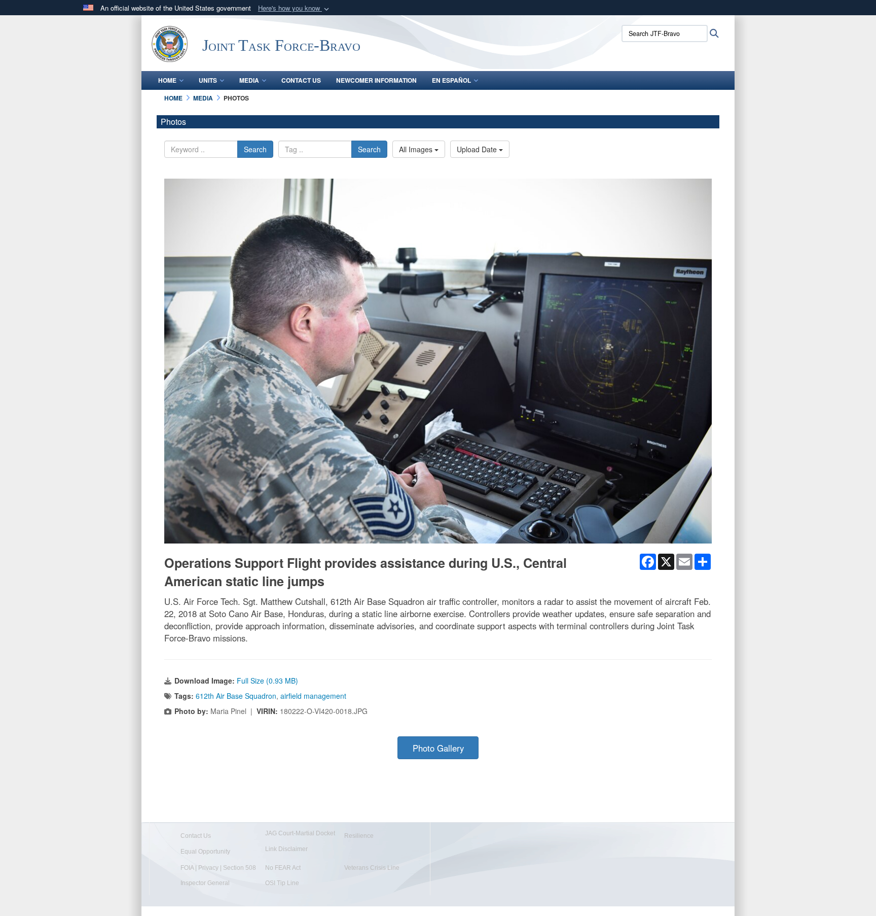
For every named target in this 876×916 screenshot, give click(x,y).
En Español (451, 80)
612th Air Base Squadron (236, 696)
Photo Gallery (438, 748)
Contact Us (301, 80)
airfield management (313, 696)
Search (255, 149)
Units (208, 80)
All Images (416, 149)
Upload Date (478, 149)
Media (249, 80)
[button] (294, 8)
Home (167, 80)
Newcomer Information (376, 80)
